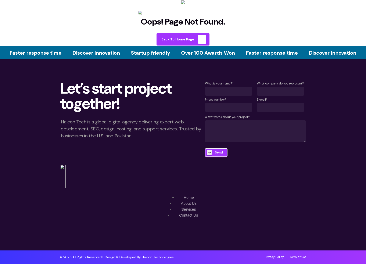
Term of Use (298, 257)
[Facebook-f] (183, 238)
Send (219, 152)
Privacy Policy (274, 257)
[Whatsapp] (170, 238)
